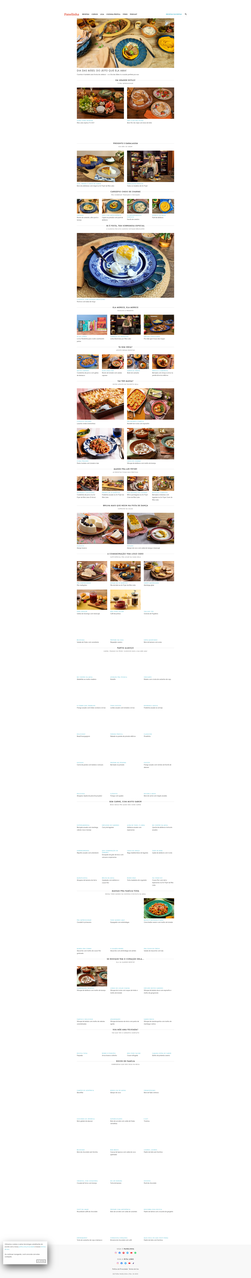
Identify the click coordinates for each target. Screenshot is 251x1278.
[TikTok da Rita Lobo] (133, 1263)
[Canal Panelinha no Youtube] (131, 1253)
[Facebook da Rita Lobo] (122, 1263)
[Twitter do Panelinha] (127, 1253)
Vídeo (125, 14)
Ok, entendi (41, 1261)
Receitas (85, 14)
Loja (102, 14)
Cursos (95, 14)
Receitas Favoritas (174, 14)
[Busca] (185, 14)
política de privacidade (26, 1247)
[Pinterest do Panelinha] (124, 1253)
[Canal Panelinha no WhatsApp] (135, 1253)
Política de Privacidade (120, 1269)
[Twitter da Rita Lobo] (125, 1263)
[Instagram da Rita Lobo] (118, 1263)
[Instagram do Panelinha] (116, 1253)
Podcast (133, 14)
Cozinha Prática (113, 14)
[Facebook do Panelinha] (120, 1253)
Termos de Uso (134, 1269)
